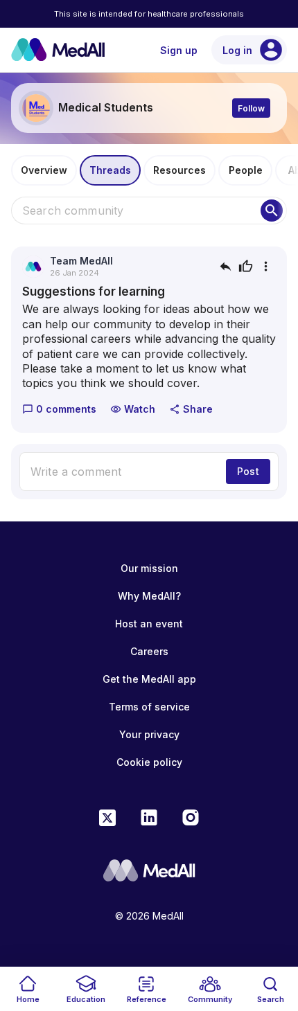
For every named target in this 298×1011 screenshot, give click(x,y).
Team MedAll (81, 261)
